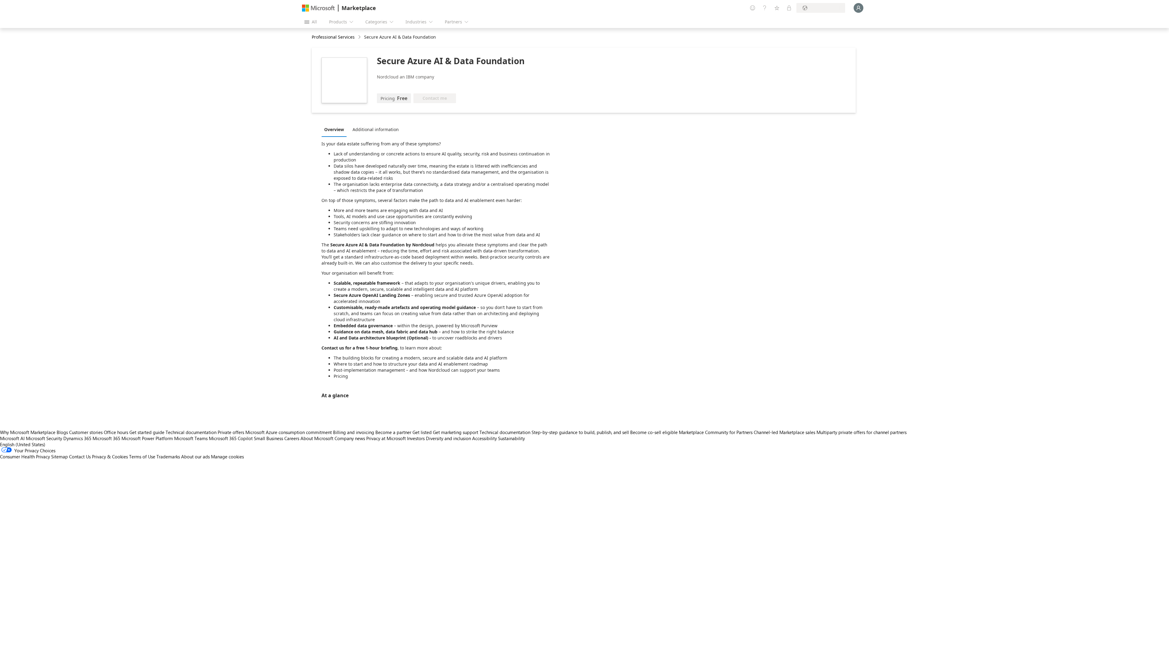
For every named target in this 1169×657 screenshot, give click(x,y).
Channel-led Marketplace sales (784, 432)
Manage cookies (227, 457)
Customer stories (86, 432)
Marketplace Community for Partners (716, 432)
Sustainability (511, 438)
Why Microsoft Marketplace (27, 432)
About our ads (195, 457)
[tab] (335, 129)
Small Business (268, 438)
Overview (334, 129)
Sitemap (59, 457)
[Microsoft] (318, 8)
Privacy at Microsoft (386, 438)
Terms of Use (142, 457)
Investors (416, 438)
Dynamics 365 (77, 438)
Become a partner (393, 432)
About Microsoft (316, 438)
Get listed (422, 432)
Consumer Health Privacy (25, 457)
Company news (350, 438)
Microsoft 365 (106, 438)
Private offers (231, 432)
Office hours (116, 432)
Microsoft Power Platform (147, 438)
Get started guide (146, 432)
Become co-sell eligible (654, 432)
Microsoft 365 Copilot (231, 438)
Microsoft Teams (191, 438)
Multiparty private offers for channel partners (861, 432)
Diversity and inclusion (448, 438)
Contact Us (80, 457)
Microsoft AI (12, 438)
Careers (291, 438)
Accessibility (484, 438)
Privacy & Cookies (110, 457)
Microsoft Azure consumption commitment (289, 432)
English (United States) (22, 444)
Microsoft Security (44, 438)
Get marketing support (455, 432)
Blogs (62, 432)
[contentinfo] (360, 37)
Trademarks (168, 457)
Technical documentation (191, 432)
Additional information (376, 129)
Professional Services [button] (333, 37)
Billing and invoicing (353, 432)
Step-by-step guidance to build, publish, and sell (580, 432)
